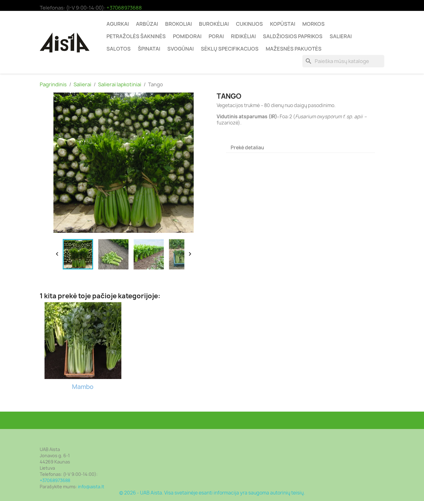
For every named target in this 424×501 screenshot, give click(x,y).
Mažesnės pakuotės (294, 48)
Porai (216, 36)
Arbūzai (147, 23)
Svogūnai (180, 48)
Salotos (118, 48)
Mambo (82, 387)
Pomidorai (187, 36)
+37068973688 (124, 7)
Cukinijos (249, 23)
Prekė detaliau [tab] (247, 147)
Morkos (313, 23)
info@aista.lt (91, 487)
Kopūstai (282, 23)
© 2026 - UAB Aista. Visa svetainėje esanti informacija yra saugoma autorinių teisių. (212, 493)
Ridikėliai (243, 36)
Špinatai (149, 48)
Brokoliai (178, 23)
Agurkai (117, 23)
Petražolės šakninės (136, 36)
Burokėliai (214, 23)
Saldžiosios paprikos (293, 36)
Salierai (341, 36)
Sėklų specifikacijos (230, 48)
